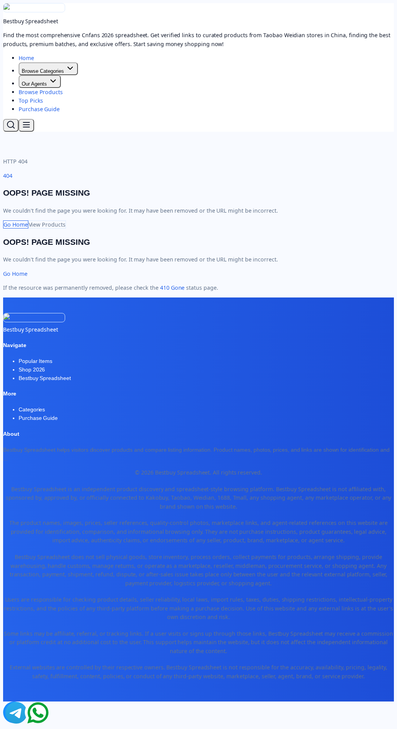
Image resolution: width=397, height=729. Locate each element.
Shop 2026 (32, 369)
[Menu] (26, 125)
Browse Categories (43, 71)
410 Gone (172, 287)
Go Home (15, 224)
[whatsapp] (36, 712)
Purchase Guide (39, 109)
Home (26, 58)
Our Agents (34, 84)
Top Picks (31, 100)
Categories (32, 409)
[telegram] (14, 712)
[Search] (11, 125)
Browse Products (41, 92)
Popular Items (35, 361)
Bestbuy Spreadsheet (45, 378)
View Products (47, 224)
